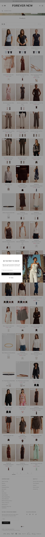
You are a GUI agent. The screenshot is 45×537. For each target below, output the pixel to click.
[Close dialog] (44, 255)
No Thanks (11, 277)
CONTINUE (11, 274)
